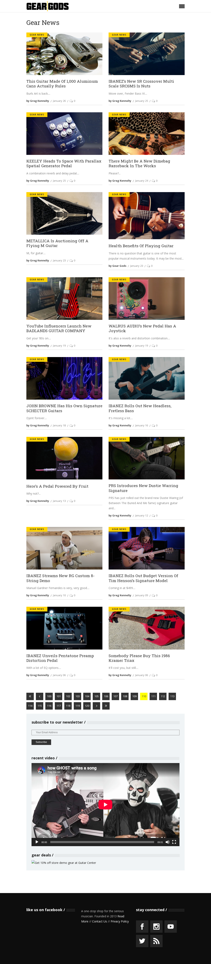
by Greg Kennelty (37, 101)
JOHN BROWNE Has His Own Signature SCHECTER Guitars (64, 408)
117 (58, 706)
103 (77, 696)
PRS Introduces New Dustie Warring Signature (143, 488)
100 (49, 696)
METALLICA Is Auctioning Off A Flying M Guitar (57, 243)
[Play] (37, 842)
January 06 (59, 675)
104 (87, 696)
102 (68, 696)
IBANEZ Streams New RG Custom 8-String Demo (60, 578)
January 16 (141, 425)
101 (58, 696)
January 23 (59, 260)
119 (77, 706)
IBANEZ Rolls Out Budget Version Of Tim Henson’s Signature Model (143, 578)
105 (96, 696)
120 (87, 706)
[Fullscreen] (174, 842)
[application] (105, 804)
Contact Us (99, 921)
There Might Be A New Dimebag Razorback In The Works (139, 163)
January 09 (141, 595)
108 (125, 696)
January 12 (141, 515)
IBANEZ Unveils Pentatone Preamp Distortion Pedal (60, 658)
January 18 (59, 425)
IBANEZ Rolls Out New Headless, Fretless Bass (140, 408)
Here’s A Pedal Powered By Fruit (57, 486)
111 (153, 696)
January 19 (59, 345)
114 (30, 706)
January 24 (141, 180)
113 (172, 696)
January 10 (59, 595)
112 (163, 696)
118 (68, 706)
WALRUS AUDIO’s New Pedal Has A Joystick (142, 328)
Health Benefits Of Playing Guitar (141, 245)
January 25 (141, 101)
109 (134, 696)
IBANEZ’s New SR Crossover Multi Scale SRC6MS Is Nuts (141, 83)
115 (40, 706)
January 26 (59, 101)
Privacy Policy (120, 921)
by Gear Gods (117, 266)
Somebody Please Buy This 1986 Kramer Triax (139, 658)
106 (106, 696)
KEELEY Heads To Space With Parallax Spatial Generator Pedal (63, 163)
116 (49, 706)
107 (115, 696)
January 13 (59, 501)
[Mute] (167, 842)
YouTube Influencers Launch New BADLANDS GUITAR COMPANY (58, 328)
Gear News (37, 34)
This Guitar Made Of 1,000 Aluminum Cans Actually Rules (62, 83)
